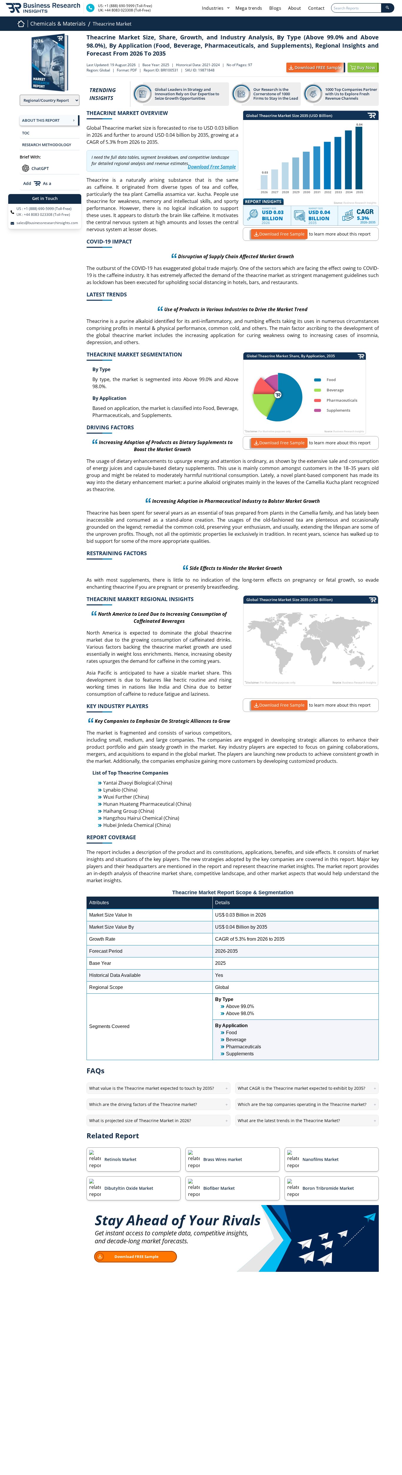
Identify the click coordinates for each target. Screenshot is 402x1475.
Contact (316, 8)
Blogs (275, 8)
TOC (25, 133)
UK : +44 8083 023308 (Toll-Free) (43, 214)
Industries (213, 8)
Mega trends (248, 8)
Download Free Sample (282, 234)
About (294, 8)
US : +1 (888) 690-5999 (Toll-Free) (44, 208)
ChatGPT (40, 168)
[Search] (387, 8)
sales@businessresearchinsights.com (47, 223)
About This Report (40, 120)
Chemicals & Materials (58, 23)
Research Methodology (46, 144)
